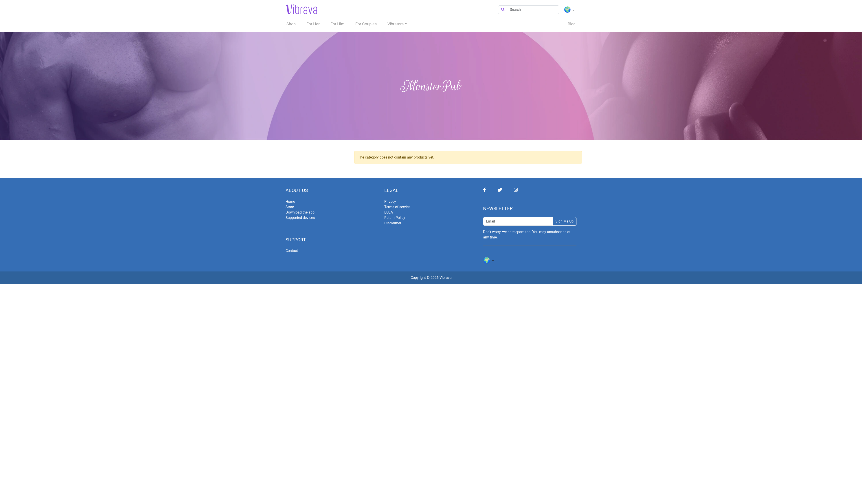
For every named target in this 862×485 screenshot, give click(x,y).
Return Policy (394, 218)
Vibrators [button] (395, 24)
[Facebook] (490, 190)
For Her (313, 24)
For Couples (366, 24)
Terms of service (397, 207)
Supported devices (300, 218)
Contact (292, 251)
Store (290, 207)
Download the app (300, 212)
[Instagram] (521, 190)
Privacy (390, 201)
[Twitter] (506, 190)
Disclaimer (392, 223)
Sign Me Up (564, 221)
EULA (388, 212)
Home (290, 201)
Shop (291, 24)
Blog (572, 24)
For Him (337, 24)
